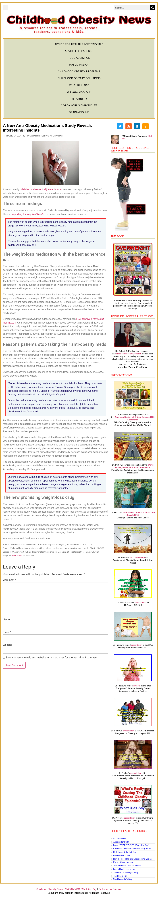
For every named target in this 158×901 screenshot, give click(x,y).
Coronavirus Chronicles (79, 105)
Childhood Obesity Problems (79, 71)
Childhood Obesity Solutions (79, 78)
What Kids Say (79, 85)
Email (7, 632)
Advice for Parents (79, 51)
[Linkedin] (137, 126)
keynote (136, 686)
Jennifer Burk (16, 555)
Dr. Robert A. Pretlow (110, 889)
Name (7, 619)
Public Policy (79, 64)
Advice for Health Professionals (79, 44)
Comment (9, 580)
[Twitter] (120, 126)
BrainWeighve (79, 112)
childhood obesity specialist (128, 354)
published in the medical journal (41, 189)
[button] (5, 7)
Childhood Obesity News (49, 889)
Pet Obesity (79, 98)
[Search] (152, 7)
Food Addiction (79, 57)
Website (7, 644)
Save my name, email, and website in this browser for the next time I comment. (52, 657)
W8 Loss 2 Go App (79, 91)
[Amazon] (145, 126)
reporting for (28, 214)
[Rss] (128, 126)
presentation (140, 602)
